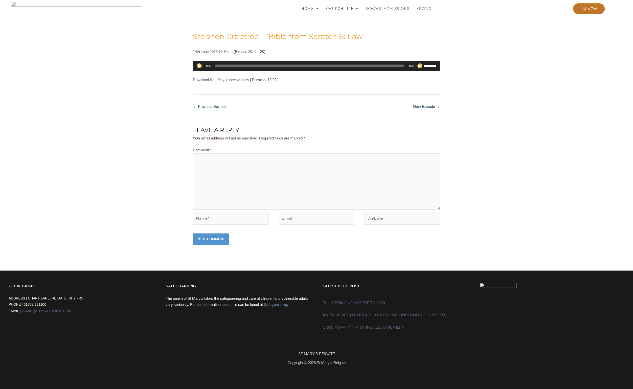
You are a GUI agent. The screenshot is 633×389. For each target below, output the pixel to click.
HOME (307, 8)
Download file (203, 80)
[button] (164, 9)
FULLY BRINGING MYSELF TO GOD (354, 303)
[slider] (431, 65)
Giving (424, 8)
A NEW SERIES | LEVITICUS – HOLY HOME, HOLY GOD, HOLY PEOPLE (385, 315)
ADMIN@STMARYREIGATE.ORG (48, 311)
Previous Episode (209, 106)
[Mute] (419, 65)
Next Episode (426, 106)
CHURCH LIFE (340, 8)
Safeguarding (275, 304)
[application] (316, 66)
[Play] (199, 65)
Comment (202, 150)
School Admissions (387, 8)
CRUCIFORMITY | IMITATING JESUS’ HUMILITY (364, 327)
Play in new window (233, 80)
